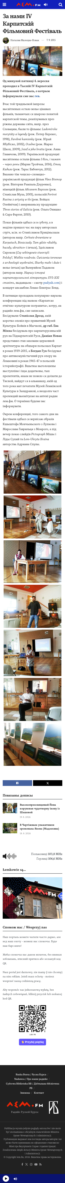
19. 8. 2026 (25, 817)
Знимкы (25, 1092)
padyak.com (51, 282)
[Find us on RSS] (40, 1165)
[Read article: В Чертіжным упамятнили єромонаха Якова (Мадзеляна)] (10, 828)
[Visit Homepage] (28, 4)
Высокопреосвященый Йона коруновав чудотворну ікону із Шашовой (40, 808)
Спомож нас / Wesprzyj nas (25, 927)
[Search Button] (60, 4)
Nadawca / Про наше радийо (31, 1079)
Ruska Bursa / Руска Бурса (31, 1074)
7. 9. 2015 (51, 40)
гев (37, 96)
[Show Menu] (4, 4)
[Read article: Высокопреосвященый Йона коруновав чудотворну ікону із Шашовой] (10, 808)
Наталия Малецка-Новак (24, 40)
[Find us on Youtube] (35, 1165)
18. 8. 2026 (25, 833)
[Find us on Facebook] (22, 1165)
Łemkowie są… (14, 870)
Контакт (39, 1092)
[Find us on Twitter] (26, 1165)
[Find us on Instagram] (31, 1165)
